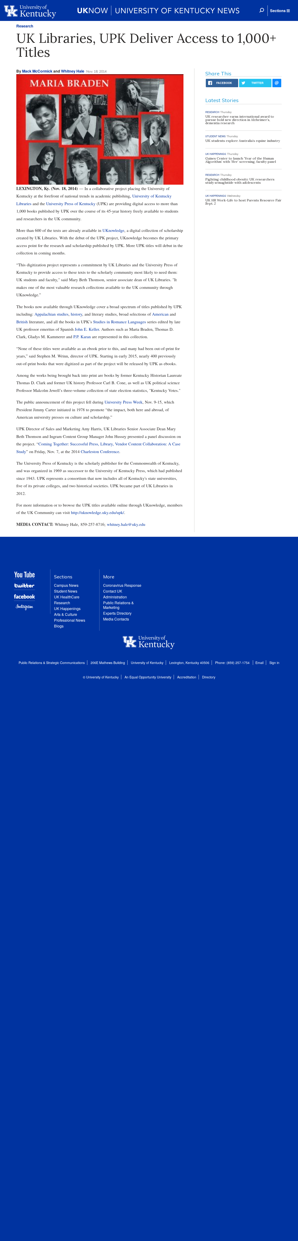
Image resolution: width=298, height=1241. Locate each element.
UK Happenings (67, 608)
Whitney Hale (72, 71)
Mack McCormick (37, 71)
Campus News (66, 585)
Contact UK (112, 591)
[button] (280, 10)
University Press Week (123, 402)
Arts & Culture (65, 614)
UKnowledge (113, 230)
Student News (65, 591)
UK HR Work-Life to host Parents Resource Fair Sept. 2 (243, 202)
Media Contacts (116, 619)
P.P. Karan (82, 336)
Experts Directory (117, 613)
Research (24, 26)
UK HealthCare (66, 597)
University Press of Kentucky (70, 203)
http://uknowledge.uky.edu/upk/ (97, 512)
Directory (208, 677)
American (160, 314)
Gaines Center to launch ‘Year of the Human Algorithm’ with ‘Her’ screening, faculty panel (240, 160)
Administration (115, 597)
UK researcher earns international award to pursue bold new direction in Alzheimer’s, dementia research (239, 119)
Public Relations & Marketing (118, 605)
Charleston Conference (100, 451)
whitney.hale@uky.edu (126, 524)
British (22, 321)
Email (259, 662)
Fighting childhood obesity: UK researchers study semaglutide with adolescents (239, 181)
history (76, 314)
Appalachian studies (51, 314)
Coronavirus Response (122, 585)
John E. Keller (87, 329)
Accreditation (186, 677)
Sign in (274, 662)
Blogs (59, 626)
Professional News (69, 620)
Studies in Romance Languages (119, 321)
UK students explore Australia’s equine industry (242, 141)
